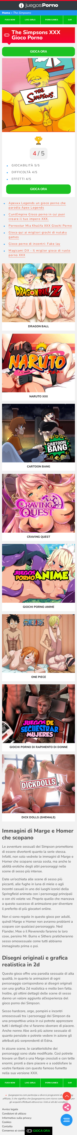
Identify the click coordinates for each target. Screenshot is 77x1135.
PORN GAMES (51, 20)
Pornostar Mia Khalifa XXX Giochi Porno (40, 226)
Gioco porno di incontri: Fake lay (34, 244)
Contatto (7, 1126)
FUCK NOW (10, 20)
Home (6, 13)
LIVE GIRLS (30, 20)
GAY (70, 20)
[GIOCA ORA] (38, 95)
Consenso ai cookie (13, 1130)
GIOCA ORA (41, 1130)
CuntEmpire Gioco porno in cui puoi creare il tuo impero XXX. (37, 216)
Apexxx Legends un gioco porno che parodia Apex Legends (37, 205)
